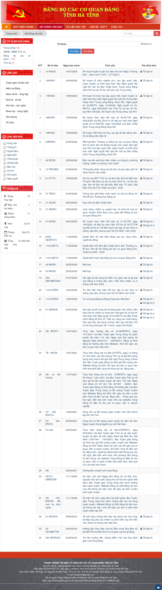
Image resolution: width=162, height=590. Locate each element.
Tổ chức (10, 122)
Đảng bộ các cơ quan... (17, 57)
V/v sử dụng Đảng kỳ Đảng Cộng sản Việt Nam (106, 298)
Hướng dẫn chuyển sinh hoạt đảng (100, 470)
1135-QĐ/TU (52, 245)
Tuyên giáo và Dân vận (17, 82)
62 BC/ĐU (51, 160)
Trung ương (9, 47)
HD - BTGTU (52, 331)
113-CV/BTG (52, 298)
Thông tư (11, 147)
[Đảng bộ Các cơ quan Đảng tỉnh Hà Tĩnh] (18, 11)
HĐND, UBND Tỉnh (12, 51)
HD (47, 470)
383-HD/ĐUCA (53, 537)
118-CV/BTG (52, 289)
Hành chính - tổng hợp (17, 94)
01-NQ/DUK (51, 516)
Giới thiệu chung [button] (23, 27)
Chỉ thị (10, 170)
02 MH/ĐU (51, 264)
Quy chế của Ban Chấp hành (97, 202)
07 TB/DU (50, 193)
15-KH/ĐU (51, 71)
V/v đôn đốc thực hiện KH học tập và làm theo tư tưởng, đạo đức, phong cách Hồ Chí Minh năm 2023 (110, 291)
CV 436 (49, 429)
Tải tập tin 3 (149, 317)
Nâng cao (147, 43)
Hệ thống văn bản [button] (51, 27)
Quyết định (12, 151)
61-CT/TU (51, 178)
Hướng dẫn (13, 162)
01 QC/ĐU (51, 202)
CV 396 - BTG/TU (53, 413)
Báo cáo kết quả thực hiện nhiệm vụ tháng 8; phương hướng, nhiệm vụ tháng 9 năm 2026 (110, 162)
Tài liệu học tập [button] (76, 27)
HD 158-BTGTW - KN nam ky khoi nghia (53, 502)
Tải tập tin (148, 71)
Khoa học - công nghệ (17, 111)
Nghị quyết (12, 178)
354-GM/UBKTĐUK (53, 279)
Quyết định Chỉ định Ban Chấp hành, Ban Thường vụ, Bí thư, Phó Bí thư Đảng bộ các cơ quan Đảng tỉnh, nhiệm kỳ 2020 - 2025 (110, 249)
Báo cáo (11, 166)
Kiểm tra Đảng (13, 88)
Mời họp (87, 264)
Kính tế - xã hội (13, 99)
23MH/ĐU (50, 141)
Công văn (12, 143)
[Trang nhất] (6, 27)
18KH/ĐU (50, 117)
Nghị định (12, 154)
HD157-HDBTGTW (51, 478)
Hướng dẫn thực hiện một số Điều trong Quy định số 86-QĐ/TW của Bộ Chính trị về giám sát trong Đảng (110, 530)
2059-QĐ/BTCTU (51, 238)
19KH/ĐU (50, 132)
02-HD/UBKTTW (52, 530)
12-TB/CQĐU (52, 169)
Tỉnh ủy (7, 62)
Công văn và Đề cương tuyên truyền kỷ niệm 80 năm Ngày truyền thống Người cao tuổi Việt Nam (110, 422)
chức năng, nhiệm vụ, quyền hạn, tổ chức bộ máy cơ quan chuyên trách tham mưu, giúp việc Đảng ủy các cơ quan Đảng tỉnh (110, 212)
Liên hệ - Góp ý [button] (98, 27)
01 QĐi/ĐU (51, 209)
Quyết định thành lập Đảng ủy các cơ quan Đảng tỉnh (109, 257)
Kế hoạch (12, 174)
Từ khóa (61, 43)
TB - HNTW (51, 352)
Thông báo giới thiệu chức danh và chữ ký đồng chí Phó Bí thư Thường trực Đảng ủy (110, 195)
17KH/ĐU (50, 95)
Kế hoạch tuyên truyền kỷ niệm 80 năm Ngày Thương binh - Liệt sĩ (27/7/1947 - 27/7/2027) (110, 73)
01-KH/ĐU (51, 221)
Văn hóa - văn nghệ (16, 105)
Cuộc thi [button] (116, 27)
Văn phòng (11, 116)
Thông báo (12, 158)
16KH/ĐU (50, 80)
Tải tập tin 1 (149, 221)
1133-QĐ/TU (52, 257)
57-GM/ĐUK (52, 309)
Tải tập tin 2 (149, 225)
